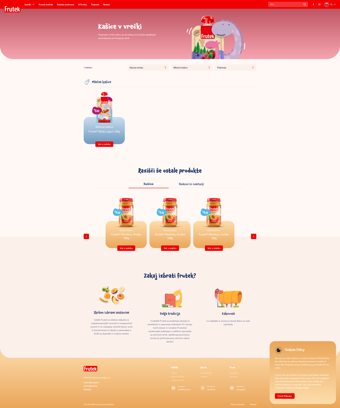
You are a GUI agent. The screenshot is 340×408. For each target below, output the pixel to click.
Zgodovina (234, 373)
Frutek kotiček (46, 4)
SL (331, 4)
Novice (106, 4)
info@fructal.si (184, 389)
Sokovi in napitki (177, 376)
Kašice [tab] (149, 183)
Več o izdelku (104, 144)
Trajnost (95, 4)
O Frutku (82, 4)
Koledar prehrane (65, 4)
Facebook (211, 389)
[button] (86, 236)
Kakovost (233, 376)
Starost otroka (136, 67)
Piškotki (253, 404)
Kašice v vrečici (177, 380)
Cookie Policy (302, 387)
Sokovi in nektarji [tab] (191, 184)
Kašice (174, 373)
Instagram (241, 389)
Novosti (204, 376)
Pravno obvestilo (238, 404)
